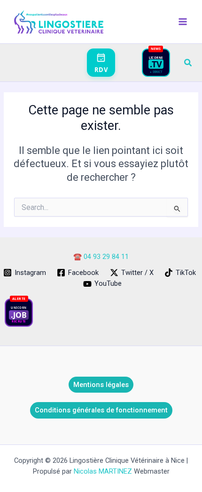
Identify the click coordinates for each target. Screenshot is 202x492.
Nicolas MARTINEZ (103, 471)
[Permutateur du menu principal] (183, 22)
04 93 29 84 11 (106, 256)
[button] (188, 63)
